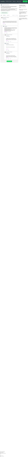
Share (9, 15)
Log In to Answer (9, 61)
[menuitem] (7, 1)
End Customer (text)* (2, 456)
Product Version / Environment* (3, 453)
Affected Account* (1, 455)
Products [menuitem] (10, 1)
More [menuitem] (20, 1)
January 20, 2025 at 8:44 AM (6, 5)
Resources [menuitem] (14, 1)
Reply (5, 24)
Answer (5, 15)
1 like (10, 41)
